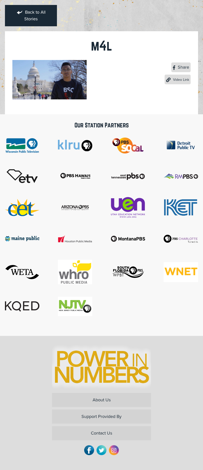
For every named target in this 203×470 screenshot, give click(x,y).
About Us (102, 400)
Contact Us (101, 433)
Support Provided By (101, 416)
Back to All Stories (35, 15)
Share (183, 67)
